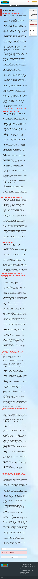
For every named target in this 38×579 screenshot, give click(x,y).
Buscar (14, 549)
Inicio (3, 5)
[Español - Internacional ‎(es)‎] (28, 1)
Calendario (13, 5)
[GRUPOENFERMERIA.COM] (5, 2)
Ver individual (8, 549)
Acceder (35, 1)
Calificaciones (20, 5)
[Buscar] (36, 6)
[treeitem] (33, 15)
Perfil (7, 5)
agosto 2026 (35, 24)
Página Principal (34, 12)
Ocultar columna (0, 12)
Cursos (32, 16)
